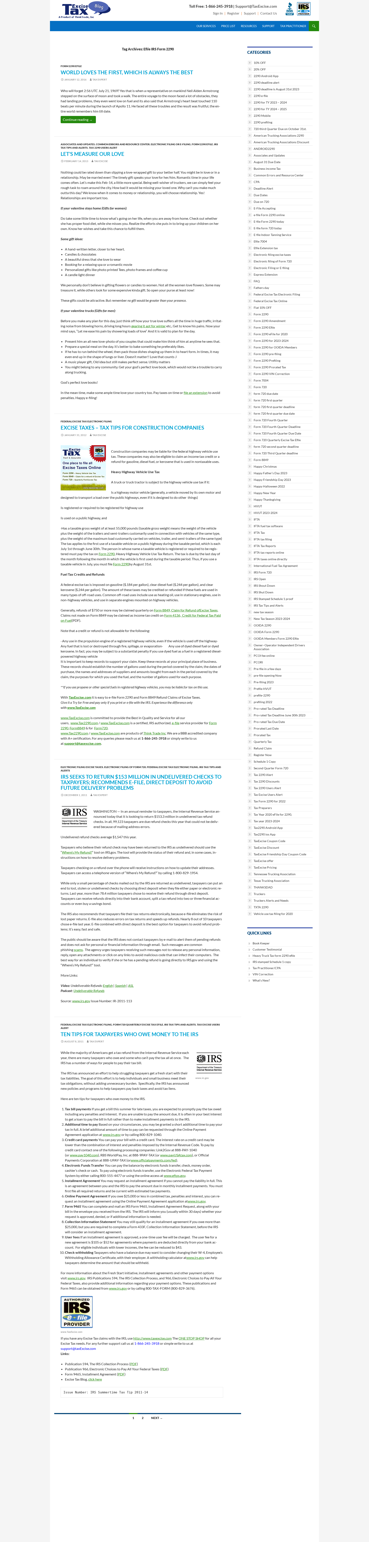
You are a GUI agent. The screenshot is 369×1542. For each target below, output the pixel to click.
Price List (228, 26)
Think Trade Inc (154, 733)
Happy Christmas (265, 466)
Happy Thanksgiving (267, 499)
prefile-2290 (262, 695)
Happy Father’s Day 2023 (270, 473)
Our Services (206, 26)
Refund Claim (263, 748)
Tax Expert (99, 79)
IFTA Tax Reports (265, 546)
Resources (249, 26)
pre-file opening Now (268, 675)
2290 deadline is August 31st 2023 (276, 89)
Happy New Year (265, 493)
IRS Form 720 (263, 572)
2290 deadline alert (266, 82)
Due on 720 (261, 201)
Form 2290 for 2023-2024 (271, 340)
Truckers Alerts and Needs (271, 900)
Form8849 (77, 728)
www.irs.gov (81, 1001)
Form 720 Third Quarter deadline (276, 453)
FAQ (257, 281)
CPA (257, 182)
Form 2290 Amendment (270, 321)
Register (233, 13)
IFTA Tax (259, 532)
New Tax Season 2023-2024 (272, 618)
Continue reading (79, 119)
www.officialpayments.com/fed (153, 1160)
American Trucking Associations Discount (281, 142)
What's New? (261, 980)
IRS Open (260, 579)
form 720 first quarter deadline (274, 407)
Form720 (101, 728)
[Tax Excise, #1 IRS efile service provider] (77, 1312)
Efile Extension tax (266, 248)
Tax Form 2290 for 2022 (270, 801)
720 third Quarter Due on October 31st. (280, 129)
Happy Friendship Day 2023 (272, 479)
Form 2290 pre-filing (267, 354)
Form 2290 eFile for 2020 (271, 334)
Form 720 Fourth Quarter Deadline (277, 427)
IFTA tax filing (263, 539)
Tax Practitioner (293, 26)
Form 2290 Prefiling (267, 360)
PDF (133, 1364)
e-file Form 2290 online (269, 215)
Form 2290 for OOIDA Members (275, 347)
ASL (131, 985)
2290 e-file (261, 96)
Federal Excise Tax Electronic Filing (86, 421)
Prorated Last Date (266, 728)
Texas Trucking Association (271, 880)
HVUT (258, 506)
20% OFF (260, 69)
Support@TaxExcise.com (256, 6)
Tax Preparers (263, 808)
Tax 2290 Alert (263, 775)
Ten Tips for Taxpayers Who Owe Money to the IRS (129, 1034)
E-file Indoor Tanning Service (272, 235)
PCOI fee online (264, 655)
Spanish (120, 985)
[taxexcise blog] (85, 9)
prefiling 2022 (263, 702)
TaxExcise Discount (266, 847)
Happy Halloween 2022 (269, 486)
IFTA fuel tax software (268, 526)
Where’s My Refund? (77, 852)
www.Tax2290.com (84, 723)
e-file (175, 723)
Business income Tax (267, 168)
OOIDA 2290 (262, 625)
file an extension (196, 393)
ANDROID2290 (264, 149)
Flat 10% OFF (263, 307)
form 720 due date (266, 393)
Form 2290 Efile (71, 66)
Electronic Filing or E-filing (171, 144)
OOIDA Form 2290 (266, 632)
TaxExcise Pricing (265, 867)
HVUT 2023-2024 (265, 513)
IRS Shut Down (263, 592)
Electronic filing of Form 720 (125, 767)
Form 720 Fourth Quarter (271, 420)
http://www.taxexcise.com (152, 1338)
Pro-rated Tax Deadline (269, 708)
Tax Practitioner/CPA (267, 968)
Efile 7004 (260, 241)
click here (95, 1379)
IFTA (257, 519)
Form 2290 (107, 554)
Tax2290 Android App (268, 828)
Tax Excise (101, 161)
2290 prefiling (263, 122)
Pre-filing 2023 (264, 682)
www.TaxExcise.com (81, 707)
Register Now (263, 755)
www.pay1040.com (84, 1155)
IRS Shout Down (264, 585)
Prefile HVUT (262, 689)
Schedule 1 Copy (265, 761)
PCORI (258, 662)
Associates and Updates (78, 144)
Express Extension (266, 274)
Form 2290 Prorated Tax (270, 367)
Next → (157, 1418)
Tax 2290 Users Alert (103, 147)
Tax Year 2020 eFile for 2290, (273, 814)
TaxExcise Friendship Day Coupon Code (280, 854)
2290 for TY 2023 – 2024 (270, 102)
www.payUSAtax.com (176, 1155)
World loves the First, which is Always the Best (127, 72)
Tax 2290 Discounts (267, 781)
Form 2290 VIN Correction (272, 374)
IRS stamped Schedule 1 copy (272, 962)
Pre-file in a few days (267, 669)
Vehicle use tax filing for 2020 (273, 914)
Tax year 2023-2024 (267, 821)
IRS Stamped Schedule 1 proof (273, 599)
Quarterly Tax (263, 741)
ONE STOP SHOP (192, 1338)
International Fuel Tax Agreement (276, 566)
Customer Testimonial (267, 949)
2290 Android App (266, 76)
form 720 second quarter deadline (276, 446)
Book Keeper (261, 943)
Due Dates (261, 195)
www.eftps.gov (174, 1175)
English (108, 985)
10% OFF (260, 62)
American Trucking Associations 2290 (279, 135)
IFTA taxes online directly (270, 559)
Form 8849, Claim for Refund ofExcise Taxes (186, 610)
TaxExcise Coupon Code (269, 841)
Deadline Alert (263, 188)
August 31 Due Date (267, 162)
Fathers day (261, 288)
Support (250, 13)
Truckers (259, 894)
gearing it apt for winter (148, 326)
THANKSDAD (263, 887)
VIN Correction (263, 974)
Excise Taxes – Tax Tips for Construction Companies (132, 427)
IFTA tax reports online (269, 552)
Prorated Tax (262, 735)
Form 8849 (261, 460)
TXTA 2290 (261, 907)
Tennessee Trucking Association (275, 874)
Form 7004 (261, 380)
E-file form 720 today (268, 228)
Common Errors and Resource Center (123, 144)
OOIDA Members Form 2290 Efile (276, 638)
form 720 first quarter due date (274, 413)
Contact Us (268, 13)
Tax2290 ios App (264, 834)
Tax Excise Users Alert (268, 794)
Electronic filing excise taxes (82, 767)
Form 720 (260, 387)
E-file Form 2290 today (269, 221)
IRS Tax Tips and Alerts (180, 1024)
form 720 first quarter (268, 400)
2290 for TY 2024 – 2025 (270, 109)
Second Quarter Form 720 (271, 768)
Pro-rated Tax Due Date (269, 722)
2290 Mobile (262, 115)
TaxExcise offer (264, 861)
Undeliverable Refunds (88, 991)
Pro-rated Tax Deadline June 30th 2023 (279, 715)
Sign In (218, 13)
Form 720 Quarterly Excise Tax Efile (138, 1024)
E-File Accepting (264, 208)
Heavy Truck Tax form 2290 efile (274, 955)
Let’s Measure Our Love (92, 154)
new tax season (264, 612)
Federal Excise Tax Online (270, 301)
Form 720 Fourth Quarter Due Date (277, 433)
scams (78, 950)
